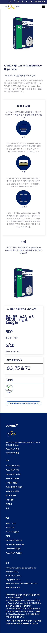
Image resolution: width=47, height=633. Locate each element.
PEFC (8, 536)
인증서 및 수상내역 (12, 478)
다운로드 (9, 504)
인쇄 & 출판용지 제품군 (14, 487)
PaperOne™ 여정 (12, 470)
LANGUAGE (40, 2)
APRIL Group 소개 (13, 466)
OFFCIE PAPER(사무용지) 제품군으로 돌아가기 (24, 403)
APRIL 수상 (10, 527)
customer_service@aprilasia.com (24, 583)
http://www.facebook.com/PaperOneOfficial (23, 600)
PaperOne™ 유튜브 (13, 549)
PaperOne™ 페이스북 (14, 540)
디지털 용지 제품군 (12, 491)
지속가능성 (10, 500)
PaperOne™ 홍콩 (12, 453)
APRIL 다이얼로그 (12, 532)
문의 (7, 508)
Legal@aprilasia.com (17, 614)
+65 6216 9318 (15, 587)
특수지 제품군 (11, 495)
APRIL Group (11, 523)
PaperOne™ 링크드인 (14, 553)
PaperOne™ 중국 (12, 449)
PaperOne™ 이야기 (13, 474)
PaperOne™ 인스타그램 (15, 544)
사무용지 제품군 (11, 483)
